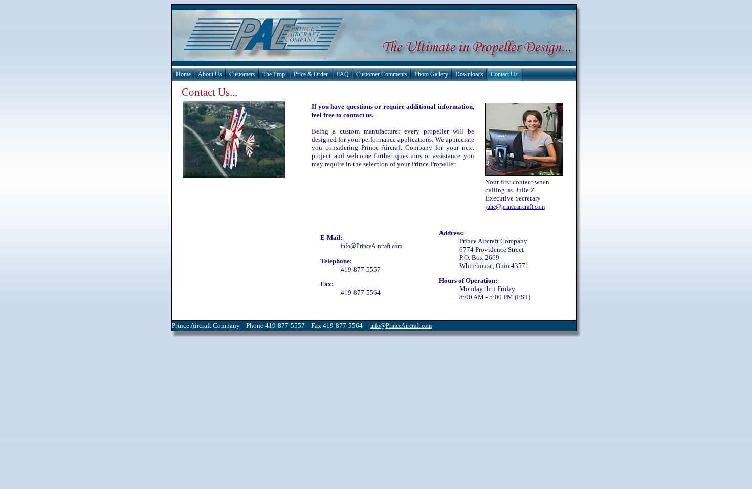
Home (183, 74)
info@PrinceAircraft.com (371, 246)
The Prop (273, 74)
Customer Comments (381, 74)
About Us (210, 74)
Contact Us (504, 74)
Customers (242, 74)
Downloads (469, 74)
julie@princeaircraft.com (515, 206)
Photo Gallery (431, 74)
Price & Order (311, 74)
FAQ (343, 74)
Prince (180, 325)
